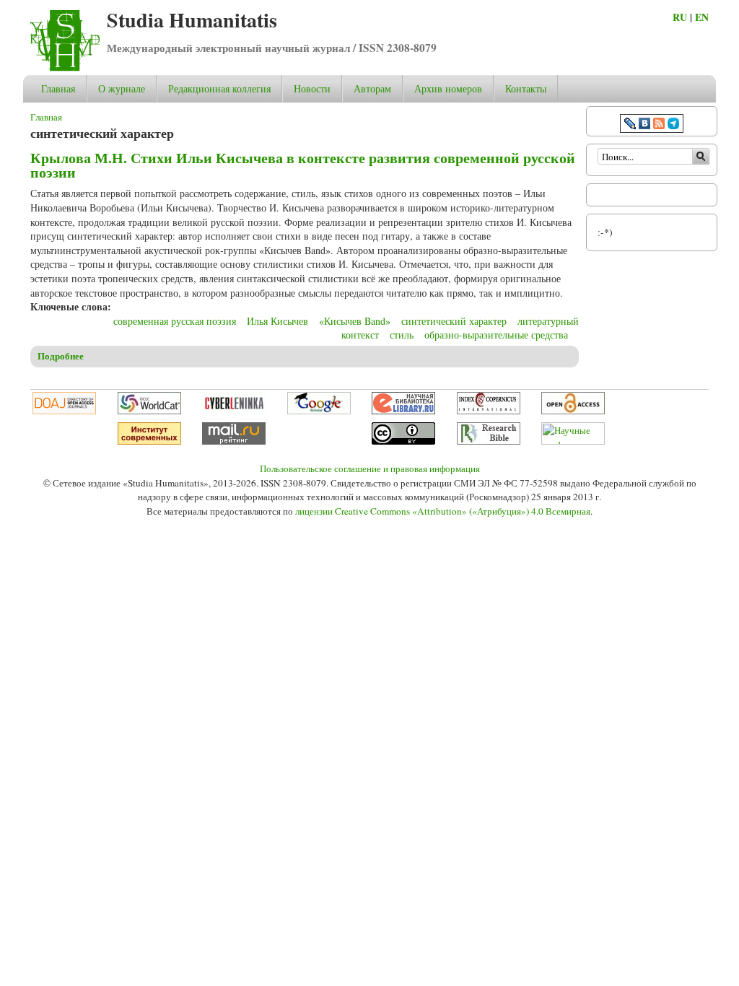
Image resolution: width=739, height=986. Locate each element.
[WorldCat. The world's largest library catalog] (149, 410)
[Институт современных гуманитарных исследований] (149, 441)
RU (680, 17)
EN (702, 17)
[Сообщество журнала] (631, 125)
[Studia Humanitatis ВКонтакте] (644, 125)
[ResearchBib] (488, 441)
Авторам (372, 88)
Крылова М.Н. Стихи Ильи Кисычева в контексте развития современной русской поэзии (302, 165)
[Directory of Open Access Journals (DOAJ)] (64, 410)
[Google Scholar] (319, 410)
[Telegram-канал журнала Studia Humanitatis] (673, 125)
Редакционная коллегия (219, 88)
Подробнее (61, 356)
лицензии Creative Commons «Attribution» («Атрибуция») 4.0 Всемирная (442, 511)
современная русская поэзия (174, 321)
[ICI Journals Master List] (488, 410)
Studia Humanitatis (192, 20)
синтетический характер (454, 321)
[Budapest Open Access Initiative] (573, 410)
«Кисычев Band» (354, 321)
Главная (58, 88)
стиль (402, 334)
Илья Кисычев (277, 321)
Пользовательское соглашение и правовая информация (370, 468)
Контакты (525, 88)
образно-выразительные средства (496, 334)
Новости (312, 88)
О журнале (121, 88)
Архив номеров (448, 88)
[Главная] (65, 67)
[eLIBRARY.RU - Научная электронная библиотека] (403, 410)
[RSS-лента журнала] (659, 125)
